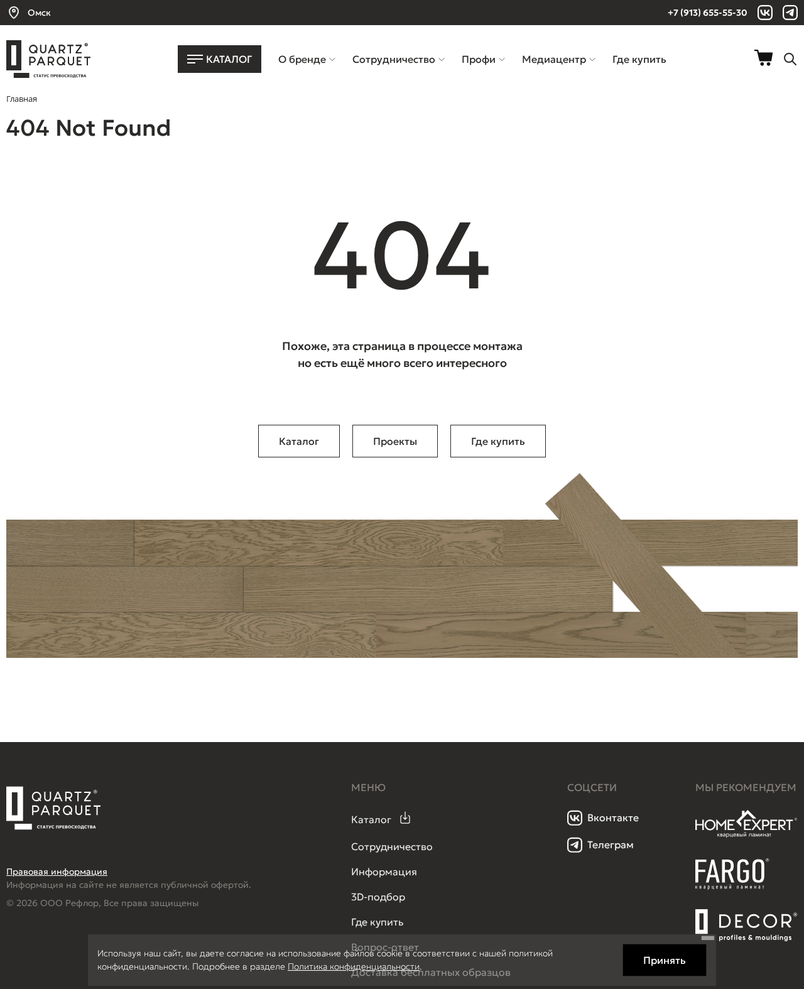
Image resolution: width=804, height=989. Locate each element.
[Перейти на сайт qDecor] (746, 925)
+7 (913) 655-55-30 (707, 12)
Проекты (395, 441)
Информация (384, 871)
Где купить (498, 441)
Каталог (299, 441)
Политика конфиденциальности (354, 966)
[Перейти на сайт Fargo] (732, 886)
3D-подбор (378, 896)
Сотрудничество (392, 846)
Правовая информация (56, 871)
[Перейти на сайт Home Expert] (746, 835)
